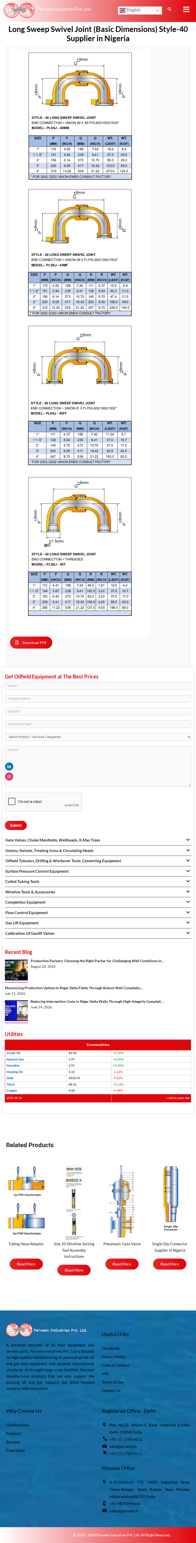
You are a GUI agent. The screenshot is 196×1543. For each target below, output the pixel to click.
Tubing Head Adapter (26, 1243)
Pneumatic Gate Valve (122, 1243)
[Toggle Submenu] (188, 840)
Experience (15, 1450)
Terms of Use (113, 1382)
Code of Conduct (115, 1365)
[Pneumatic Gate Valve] (122, 1202)
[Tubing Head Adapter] (26, 1202)
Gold (10, 1078)
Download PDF (34, 642)
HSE (105, 1373)
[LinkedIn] (9, 767)
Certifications (17, 1425)
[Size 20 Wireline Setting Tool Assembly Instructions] (74, 1202)
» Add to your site (178, 1098)
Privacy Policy (114, 1356)
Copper (12, 1090)
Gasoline (13, 1065)
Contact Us (111, 1390)
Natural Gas (15, 1059)
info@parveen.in (123, 1446)
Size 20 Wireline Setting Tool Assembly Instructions (74, 1250)
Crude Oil (13, 1053)
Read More (26, 1264)
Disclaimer (111, 1348)
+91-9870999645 (125, 1503)
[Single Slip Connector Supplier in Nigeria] (170, 1199)
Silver (11, 1084)
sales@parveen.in (124, 1511)
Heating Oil (14, 1072)
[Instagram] (9, 777)
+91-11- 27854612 (126, 1439)
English (133, 10)
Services (13, 1442)
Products (13, 1433)
